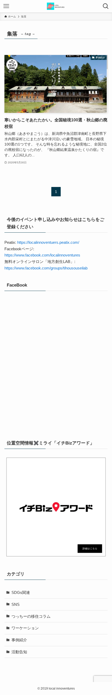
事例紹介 (19, 640)
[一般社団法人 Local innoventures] (56, 6)
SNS (15, 604)
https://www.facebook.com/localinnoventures (42, 255)
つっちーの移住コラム (31, 616)
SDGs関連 (20, 592)
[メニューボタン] (6, 6)
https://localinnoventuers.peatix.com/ (48, 242)
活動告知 (19, 652)
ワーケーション (25, 628)
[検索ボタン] (105, 6)
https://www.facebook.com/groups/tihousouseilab (46, 268)
